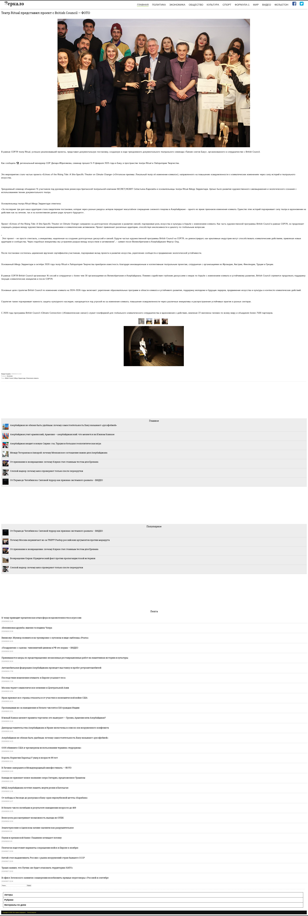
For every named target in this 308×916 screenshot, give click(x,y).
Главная (143, 4)
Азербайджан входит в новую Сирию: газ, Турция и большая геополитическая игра (55, 443)
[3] (141, 321)
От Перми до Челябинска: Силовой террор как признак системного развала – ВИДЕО (56, 480)
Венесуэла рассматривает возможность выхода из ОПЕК (33, 817)
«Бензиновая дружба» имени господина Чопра (27, 627)
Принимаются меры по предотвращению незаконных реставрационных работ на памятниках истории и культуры (65, 657)
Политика (159, 4)
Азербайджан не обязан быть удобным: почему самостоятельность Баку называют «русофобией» (63, 425)
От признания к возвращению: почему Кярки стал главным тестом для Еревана (54, 461)
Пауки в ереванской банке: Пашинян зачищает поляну (32, 837)
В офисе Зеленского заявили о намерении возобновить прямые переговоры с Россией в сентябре (55, 877)
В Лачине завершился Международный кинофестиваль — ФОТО (37, 767)
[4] (149, 321)
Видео (266, 4)
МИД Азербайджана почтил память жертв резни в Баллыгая (35, 787)
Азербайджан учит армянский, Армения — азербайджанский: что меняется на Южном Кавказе (62, 434)
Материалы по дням (15, 905)
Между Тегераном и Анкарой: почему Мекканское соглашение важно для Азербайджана (58, 452)
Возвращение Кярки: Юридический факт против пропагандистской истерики (53, 558)
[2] (157, 321)
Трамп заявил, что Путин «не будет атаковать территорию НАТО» (37, 867)
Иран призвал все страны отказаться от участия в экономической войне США (44, 697)
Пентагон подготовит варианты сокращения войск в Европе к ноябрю (40, 847)
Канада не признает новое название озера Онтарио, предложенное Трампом (43, 777)
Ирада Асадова (6, 374)
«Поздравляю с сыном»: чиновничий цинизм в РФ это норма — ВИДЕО (40, 647)
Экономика (177, 4)
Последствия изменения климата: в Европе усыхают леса (33, 677)
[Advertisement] (73, 399)
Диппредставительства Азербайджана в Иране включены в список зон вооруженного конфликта (55, 727)
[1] (165, 321)
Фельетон (281, 4)
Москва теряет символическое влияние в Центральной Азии (35, 687)
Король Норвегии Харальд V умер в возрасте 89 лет (30, 757)
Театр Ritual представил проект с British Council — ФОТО (45, 13)
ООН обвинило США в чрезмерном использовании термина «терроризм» (41, 747)
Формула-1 (242, 4)
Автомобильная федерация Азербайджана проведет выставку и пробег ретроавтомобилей (51, 667)
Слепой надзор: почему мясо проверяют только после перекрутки (46, 471)
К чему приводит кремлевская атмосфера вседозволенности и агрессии (41, 617)
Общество (196, 4)
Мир (256, 4)
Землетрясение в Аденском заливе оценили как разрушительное (38, 827)
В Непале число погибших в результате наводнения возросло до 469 (39, 807)
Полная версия (31, 912)
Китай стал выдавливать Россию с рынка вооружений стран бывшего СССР (43, 857)
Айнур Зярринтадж (20, 378)
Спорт (227, 4)
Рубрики (8, 900)
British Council (9, 378)
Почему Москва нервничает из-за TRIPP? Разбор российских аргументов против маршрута (60, 540)
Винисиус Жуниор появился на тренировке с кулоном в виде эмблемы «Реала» (45, 637)
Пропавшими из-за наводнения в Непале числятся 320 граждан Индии (40, 707)
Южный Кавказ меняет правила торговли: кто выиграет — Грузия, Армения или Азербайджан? (54, 717)
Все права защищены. (19, 912)
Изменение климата (32, 378)
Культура (213, 4)
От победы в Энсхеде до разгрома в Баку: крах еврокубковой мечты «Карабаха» (45, 797)
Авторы (8, 895)
